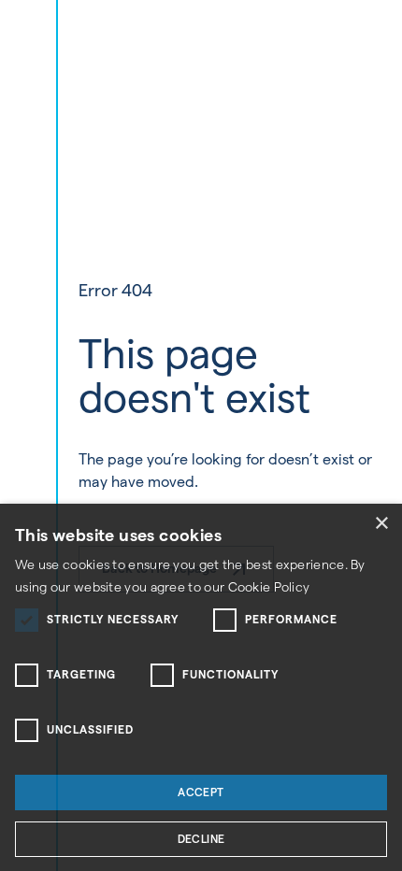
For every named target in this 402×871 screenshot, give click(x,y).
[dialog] (201, 687)
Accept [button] (200, 792)
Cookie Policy (269, 586)
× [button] (381, 524)
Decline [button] (201, 839)
